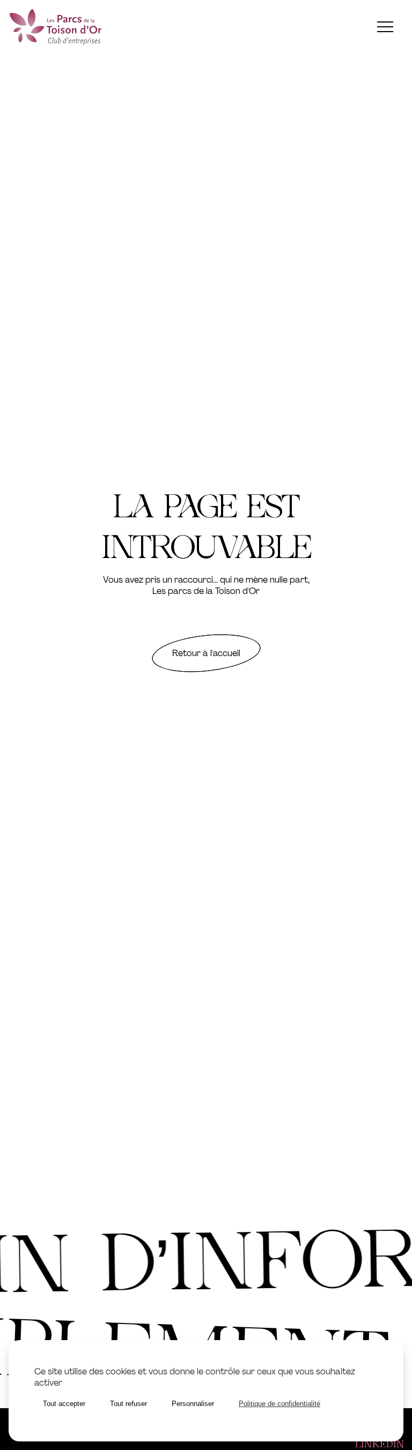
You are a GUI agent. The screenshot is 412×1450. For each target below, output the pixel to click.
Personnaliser (193, 1404)
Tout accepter (64, 1404)
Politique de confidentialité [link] (279, 1404)
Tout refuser (128, 1404)
